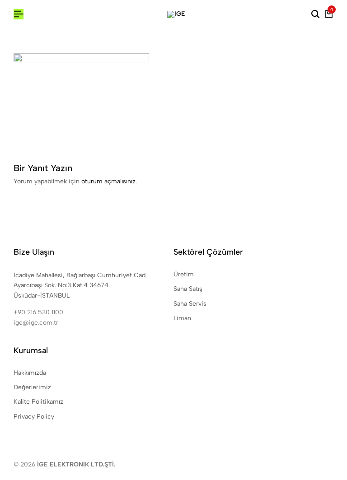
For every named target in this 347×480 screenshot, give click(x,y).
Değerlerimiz (32, 387)
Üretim (184, 274)
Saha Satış (188, 289)
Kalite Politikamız (38, 401)
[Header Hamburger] (18, 14)
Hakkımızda (30, 373)
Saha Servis (190, 304)
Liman (182, 318)
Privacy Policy (34, 416)
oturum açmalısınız (108, 181)
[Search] (315, 14)
